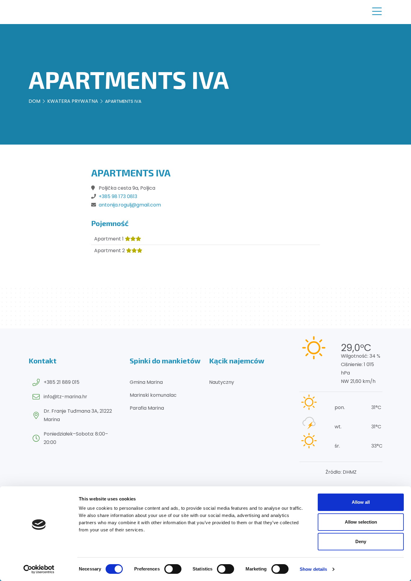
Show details (313, 569)
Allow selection (361, 521)
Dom (34, 101)
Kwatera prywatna (72, 101)
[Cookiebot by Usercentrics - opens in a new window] (39, 569)
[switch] (172, 569)
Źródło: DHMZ (341, 472)
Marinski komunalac (153, 395)
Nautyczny (221, 382)
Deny (360, 541)
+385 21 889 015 (61, 382)
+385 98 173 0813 (118, 196)
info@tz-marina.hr (65, 396)
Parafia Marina (147, 408)
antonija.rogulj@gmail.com (130, 204)
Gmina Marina (146, 382)
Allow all (361, 502)
